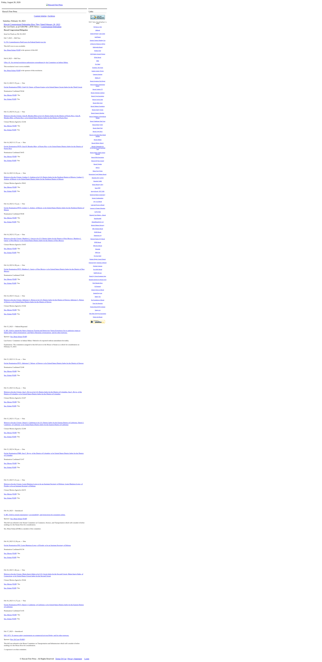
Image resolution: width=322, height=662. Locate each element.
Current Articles (40, 16)
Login (86, 659)
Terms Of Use (61, 659)
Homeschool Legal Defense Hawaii (97, 174)
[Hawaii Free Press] (54, 5)
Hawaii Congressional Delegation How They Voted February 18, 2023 (32, 24)
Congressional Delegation (51, 27)
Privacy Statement (75, 659)
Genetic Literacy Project (98, 71)
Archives (51, 16)
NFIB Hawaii (97, 242)
